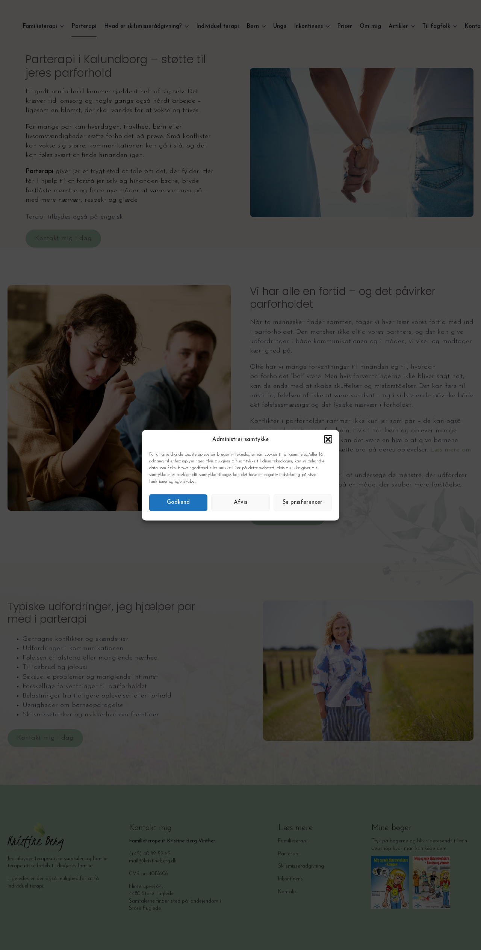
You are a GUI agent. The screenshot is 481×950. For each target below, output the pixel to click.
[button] (328, 439)
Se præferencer (302, 502)
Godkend (178, 502)
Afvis (240, 502)
